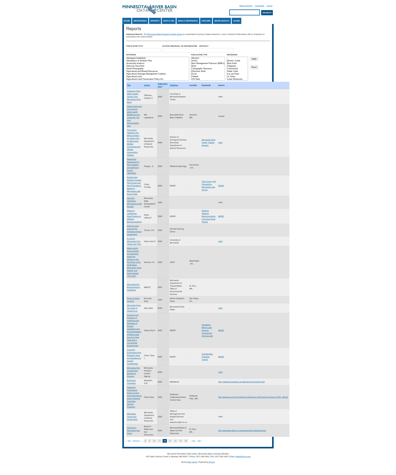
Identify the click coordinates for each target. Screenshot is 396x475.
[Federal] (208, 76)
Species (205, 145)
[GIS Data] (208, 79)
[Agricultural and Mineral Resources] (157, 71)
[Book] (208, 66)
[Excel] (208, 74)
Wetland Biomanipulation (208, 214)
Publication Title (134, 46)
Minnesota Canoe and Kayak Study (132, 416)
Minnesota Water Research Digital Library (164, 34)
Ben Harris (192, 462)
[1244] (237, 58)
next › (194, 440)
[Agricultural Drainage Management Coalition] (157, 74)
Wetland (205, 210)
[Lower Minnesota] (237, 79)
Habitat (211, 142)
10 (154, 440)
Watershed (232, 54)
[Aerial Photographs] (157, 68)
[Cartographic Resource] (208, 68)
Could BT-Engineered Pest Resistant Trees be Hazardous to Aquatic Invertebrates (134, 356)
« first (128, 440)
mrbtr (220, 142)
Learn (236, 21)
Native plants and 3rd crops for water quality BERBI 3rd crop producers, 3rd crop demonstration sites (134, 116)
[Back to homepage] (149, 13)
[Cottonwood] (237, 68)
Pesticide (205, 356)
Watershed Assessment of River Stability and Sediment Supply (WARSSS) (133, 166)
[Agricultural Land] (157, 76)
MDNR (221, 185)
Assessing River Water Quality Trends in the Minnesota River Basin (134, 96)
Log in (269, 6)
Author (147, 85)
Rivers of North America (133, 299)
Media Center (245, 6)
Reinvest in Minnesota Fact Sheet (133, 430)
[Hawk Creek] (237, 71)
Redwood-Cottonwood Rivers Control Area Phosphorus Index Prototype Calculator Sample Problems (134, 397)
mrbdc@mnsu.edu (243, 456)
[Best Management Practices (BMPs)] (208, 63)
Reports (155, 21)
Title (129, 85)
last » (200, 440)
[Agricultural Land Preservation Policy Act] (157, 79)
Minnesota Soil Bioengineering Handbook (133, 287)
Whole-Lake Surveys (207, 329)
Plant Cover (206, 181)
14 (175, 440)
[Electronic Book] (208, 71)
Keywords (131, 54)
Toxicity (205, 359)
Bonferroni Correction (131, 381)
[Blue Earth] (237, 63)
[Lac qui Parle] (237, 74)
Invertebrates (207, 354)
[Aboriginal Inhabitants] (157, 58)
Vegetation (206, 324)
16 (186, 440)
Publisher (174, 85)
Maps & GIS (168, 21)
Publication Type (199, 54)
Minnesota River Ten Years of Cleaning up (134, 308)
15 (180, 440)
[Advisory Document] (157, 66)
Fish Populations (209, 182)
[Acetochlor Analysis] (157, 63)
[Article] (208, 61)
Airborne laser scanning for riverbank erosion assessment (134, 230)
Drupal (212, 462)
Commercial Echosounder (207, 334)
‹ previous (136, 440)
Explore (206, 21)
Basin (127, 21)
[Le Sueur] (237, 76)
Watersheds (140, 21)
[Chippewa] (237, 66)
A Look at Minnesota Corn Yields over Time (134, 241)
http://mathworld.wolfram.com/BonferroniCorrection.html (241, 381)
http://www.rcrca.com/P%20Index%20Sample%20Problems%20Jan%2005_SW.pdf (253, 397)
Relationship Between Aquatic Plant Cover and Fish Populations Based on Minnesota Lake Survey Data (134, 185)
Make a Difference (188, 21)
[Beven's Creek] (237, 61)
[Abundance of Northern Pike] (157, 61)
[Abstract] (208, 58)
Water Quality (221, 21)
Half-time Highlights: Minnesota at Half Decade (134, 202)
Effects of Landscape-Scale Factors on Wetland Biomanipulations (134, 216)
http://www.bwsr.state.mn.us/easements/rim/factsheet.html (242, 430)
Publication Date (163, 85)
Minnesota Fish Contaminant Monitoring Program (133, 371)
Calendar (259, 6)
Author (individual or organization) (179, 46)
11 (159, 440)
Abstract (204, 46)
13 (170, 440)
